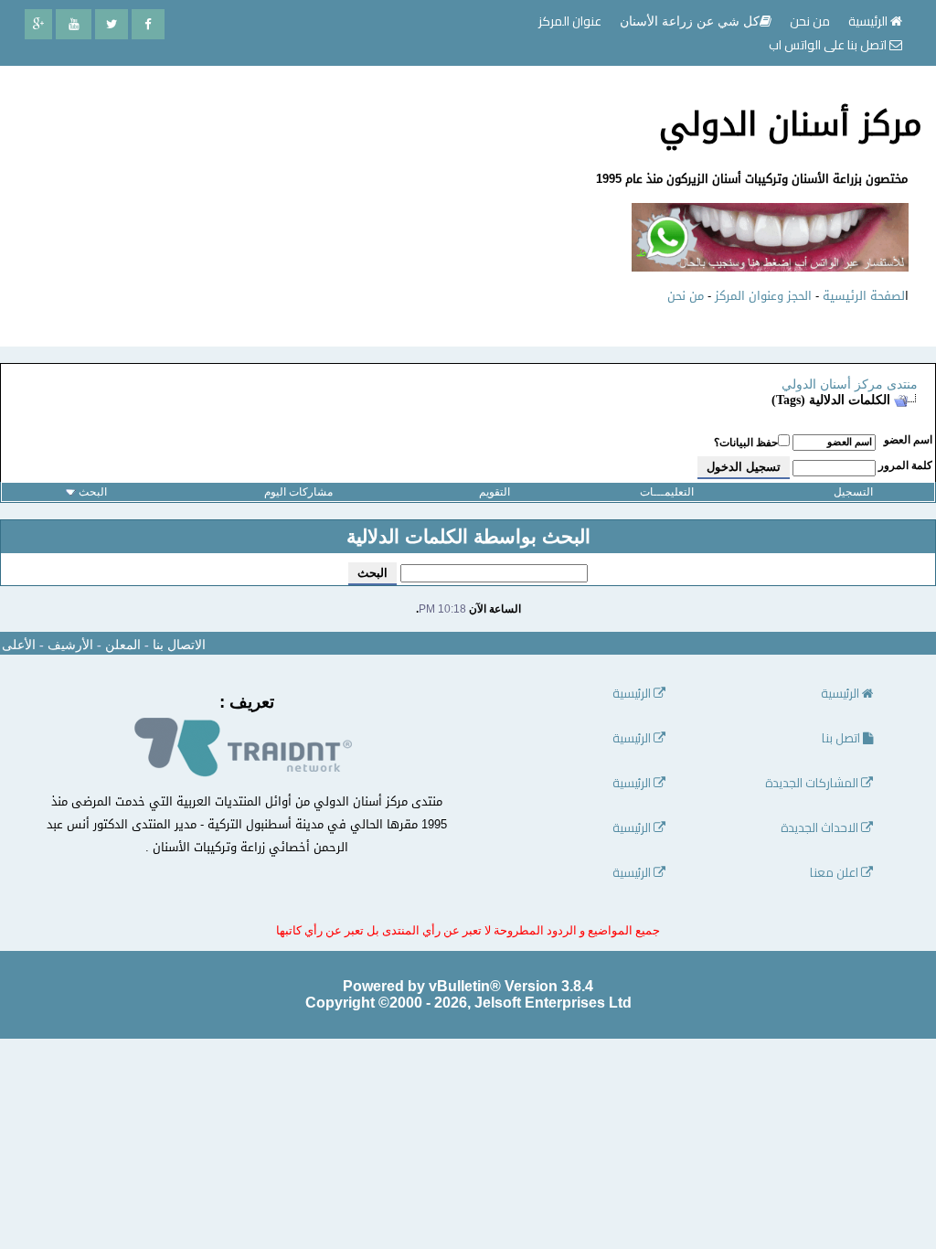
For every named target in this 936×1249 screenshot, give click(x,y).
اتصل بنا (842, 738)
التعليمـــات (667, 492)
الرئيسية (869, 21)
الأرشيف (70, 645)
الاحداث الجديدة (821, 828)
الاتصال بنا (179, 645)
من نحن (685, 295)
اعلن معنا (835, 872)
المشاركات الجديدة (813, 783)
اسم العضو (908, 439)
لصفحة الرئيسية (864, 295)
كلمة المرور (905, 465)
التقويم (494, 492)
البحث (93, 492)
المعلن (123, 645)
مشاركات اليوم (298, 492)
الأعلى (19, 645)
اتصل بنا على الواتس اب (829, 45)
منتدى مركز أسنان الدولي (850, 384)
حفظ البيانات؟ (746, 442)
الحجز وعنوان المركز (763, 295)
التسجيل (853, 492)
